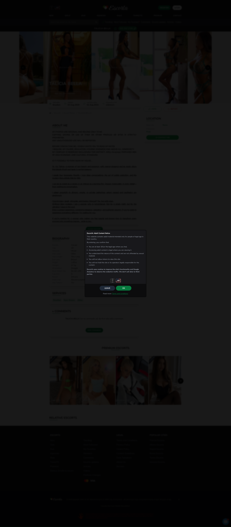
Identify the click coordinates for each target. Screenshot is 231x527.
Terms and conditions (120, 293)
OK (123, 288)
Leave (107, 288)
